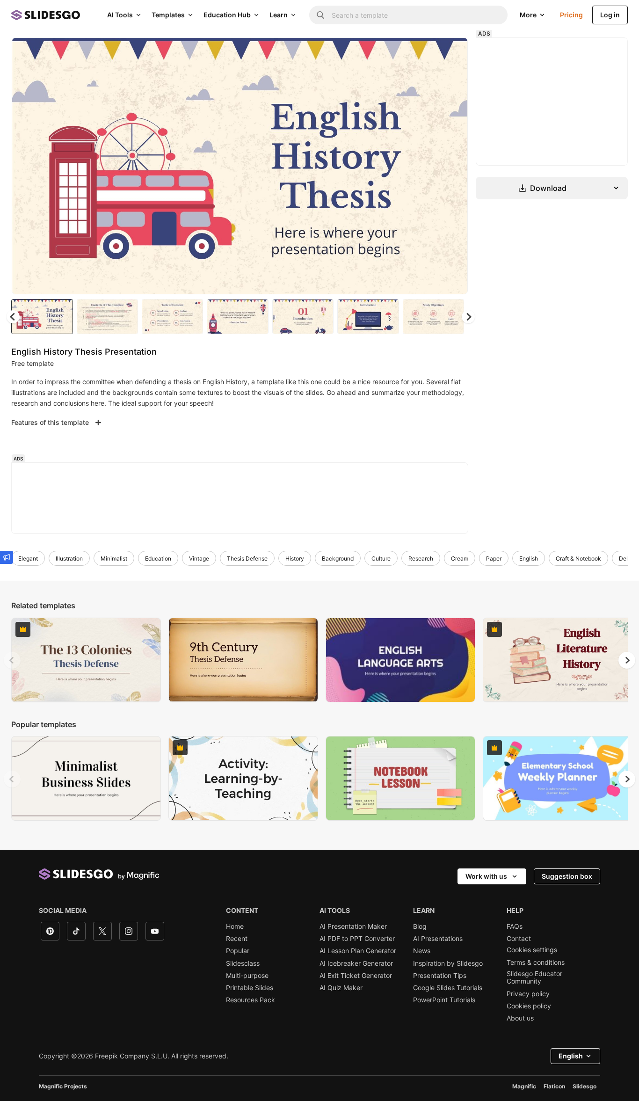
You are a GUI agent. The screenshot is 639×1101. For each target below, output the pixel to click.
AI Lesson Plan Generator (358, 951)
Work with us (486, 876)
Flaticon (554, 1086)
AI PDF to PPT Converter (357, 938)
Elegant (28, 558)
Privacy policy (528, 994)
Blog (420, 926)
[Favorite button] (427, 52)
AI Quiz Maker (341, 988)
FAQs (515, 926)
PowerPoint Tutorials (444, 1000)
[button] (468, 316)
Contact (519, 938)
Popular (237, 951)
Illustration (69, 558)
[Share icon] (452, 52)
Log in (610, 15)
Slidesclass (243, 963)
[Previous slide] (12, 660)
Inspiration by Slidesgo (448, 963)
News (421, 951)
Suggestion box (567, 876)
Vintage (199, 558)
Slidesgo (584, 1086)
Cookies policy (529, 1006)
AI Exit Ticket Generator (356, 975)
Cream (459, 558)
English (528, 558)
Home (235, 926)
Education (158, 558)
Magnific (524, 1086)
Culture (381, 558)
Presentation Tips (439, 975)
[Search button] (320, 15)
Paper (493, 558)
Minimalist (114, 558)
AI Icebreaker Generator (356, 963)
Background (338, 558)
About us (520, 1018)
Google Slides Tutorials (447, 988)
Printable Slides (249, 988)
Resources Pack (250, 1000)
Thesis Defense (247, 558)
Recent (236, 938)
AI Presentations (438, 938)
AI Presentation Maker (353, 926)
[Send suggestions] (6, 557)
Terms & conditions (536, 962)
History (294, 558)
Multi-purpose (247, 975)
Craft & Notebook (578, 558)
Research (420, 558)
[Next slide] (453, 166)
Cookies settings (532, 950)
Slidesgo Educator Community (534, 977)
